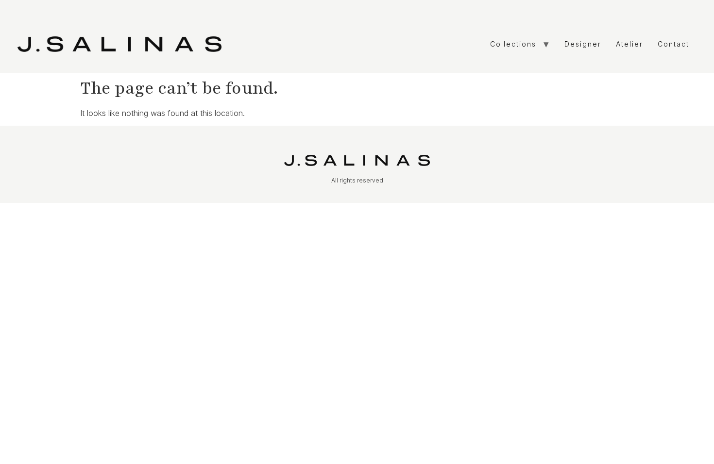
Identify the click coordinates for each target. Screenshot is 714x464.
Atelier (629, 44)
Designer (582, 44)
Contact (673, 44)
